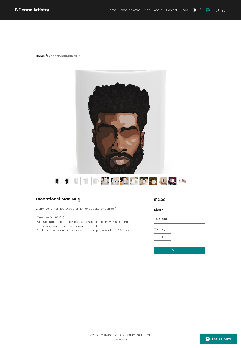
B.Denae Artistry (32, 10)
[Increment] (168, 237)
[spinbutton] (162, 237)
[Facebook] (200, 10)
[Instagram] (194, 10)
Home (40, 56)
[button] (223, 10)
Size (158, 209)
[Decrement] (156, 237)
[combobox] (179, 219)
